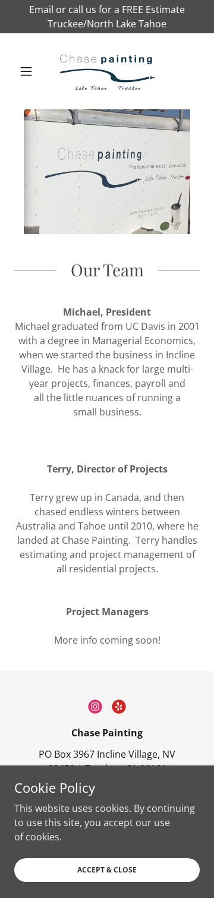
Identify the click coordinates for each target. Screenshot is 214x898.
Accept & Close (107, 870)
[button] (28, 71)
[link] (107, 71)
